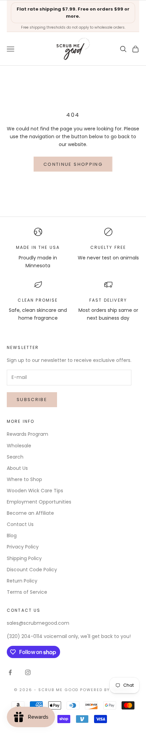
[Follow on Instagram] (27, 672)
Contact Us (20, 524)
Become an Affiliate (30, 513)
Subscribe (32, 399)
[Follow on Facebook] (10, 672)
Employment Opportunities (39, 501)
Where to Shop (24, 479)
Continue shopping (73, 164)
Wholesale (19, 445)
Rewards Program (27, 434)
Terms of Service (27, 592)
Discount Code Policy (32, 569)
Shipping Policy (24, 558)
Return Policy (22, 580)
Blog (12, 535)
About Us (17, 468)
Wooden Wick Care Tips (35, 490)
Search (15, 456)
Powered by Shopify (106, 689)
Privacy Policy (23, 546)
